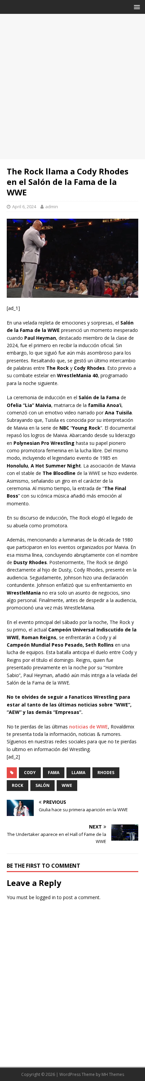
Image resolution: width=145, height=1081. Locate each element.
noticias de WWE (88, 726)
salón (42, 785)
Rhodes (105, 772)
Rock (17, 785)
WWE (67, 785)
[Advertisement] (72, 86)
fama (53, 772)
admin (51, 206)
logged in (46, 897)
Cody (30, 772)
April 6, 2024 (24, 206)
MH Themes (113, 1074)
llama (78, 772)
